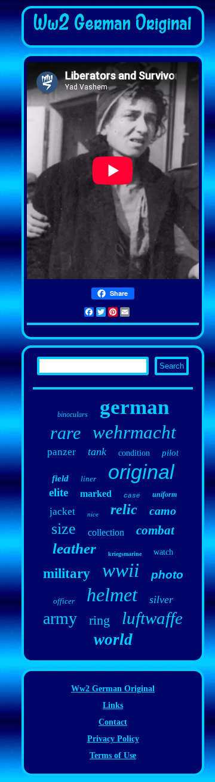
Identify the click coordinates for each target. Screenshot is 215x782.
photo (167, 574)
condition (134, 453)
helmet (112, 594)
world (113, 639)
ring (99, 620)
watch (163, 552)
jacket (62, 511)
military (66, 573)
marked (96, 494)
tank (97, 452)
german (134, 407)
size (63, 528)
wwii (120, 570)
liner (88, 478)
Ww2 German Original (113, 688)
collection (106, 532)
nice (93, 514)
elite (58, 492)
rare (65, 433)
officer (64, 600)
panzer (61, 452)
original (141, 471)
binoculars (72, 414)
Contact (113, 722)
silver (161, 599)
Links (113, 705)
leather (74, 548)
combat (155, 530)
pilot (170, 453)
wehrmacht (134, 432)
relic (123, 509)
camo (162, 510)
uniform (164, 494)
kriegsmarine (125, 554)
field (60, 478)
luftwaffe (152, 618)
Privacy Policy (113, 738)
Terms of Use (113, 755)
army (60, 618)
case (132, 495)
